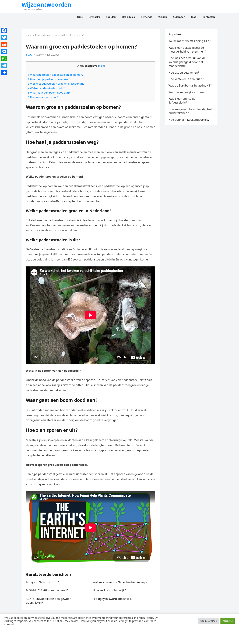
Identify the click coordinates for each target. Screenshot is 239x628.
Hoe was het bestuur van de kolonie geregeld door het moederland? (187, 62)
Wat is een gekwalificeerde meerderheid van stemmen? (187, 49)
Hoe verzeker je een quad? (185, 79)
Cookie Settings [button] (208, 620)
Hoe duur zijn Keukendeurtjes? (188, 120)
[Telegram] (4, 65)
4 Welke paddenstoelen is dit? (46, 88)
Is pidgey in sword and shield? (112, 599)
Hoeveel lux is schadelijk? (109, 590)
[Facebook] (4, 30)
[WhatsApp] (4, 58)
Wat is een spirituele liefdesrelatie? (181, 100)
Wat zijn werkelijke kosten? (186, 92)
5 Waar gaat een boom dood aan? (49, 92)
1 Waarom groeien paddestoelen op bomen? (55, 74)
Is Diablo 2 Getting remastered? (47, 590)
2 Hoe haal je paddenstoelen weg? (49, 79)
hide (101, 65)
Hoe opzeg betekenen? (183, 72)
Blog (37, 35)
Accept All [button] (228, 620)
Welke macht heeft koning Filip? (189, 41)
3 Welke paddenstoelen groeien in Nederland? (57, 83)
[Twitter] (4, 37)
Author (40, 54)
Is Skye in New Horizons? (42, 582)
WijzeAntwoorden (46, 4)
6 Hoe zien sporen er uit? (43, 97)
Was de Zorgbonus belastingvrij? (190, 85)
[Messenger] (4, 51)
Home (29, 35)
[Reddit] (4, 44)
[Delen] (4, 72)
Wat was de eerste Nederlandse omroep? (120, 582)
